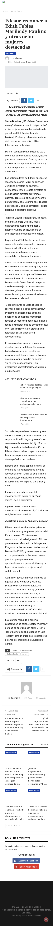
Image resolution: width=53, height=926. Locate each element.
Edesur (14, 650)
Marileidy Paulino (13, 654)
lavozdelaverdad (26, 650)
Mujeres (24, 654)
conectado (29, 846)
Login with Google (28, 867)
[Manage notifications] (46, 919)
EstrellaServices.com (31, 916)
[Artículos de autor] (26, 688)
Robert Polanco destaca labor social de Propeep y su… (34, 386)
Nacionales (10, 53)
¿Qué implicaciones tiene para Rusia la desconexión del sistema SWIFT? (38, 724)
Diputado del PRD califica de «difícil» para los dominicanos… (33, 418)
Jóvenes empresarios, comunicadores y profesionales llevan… (30, 401)
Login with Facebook (28, 861)
